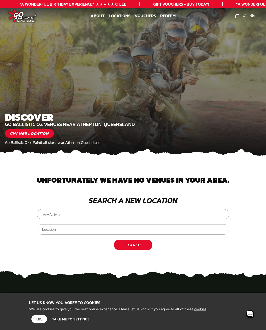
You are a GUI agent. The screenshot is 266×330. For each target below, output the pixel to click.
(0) (256, 16)
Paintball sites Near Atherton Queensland (66, 142)
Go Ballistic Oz (17, 142)
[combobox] (133, 214)
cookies (200, 309)
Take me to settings (71, 319)
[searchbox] (134, 215)
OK (39, 319)
